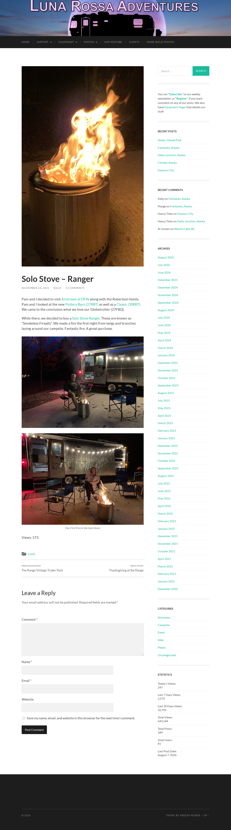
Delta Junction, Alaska (171, 155)
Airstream (164, 617)
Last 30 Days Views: (170, 706)
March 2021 (165, 566)
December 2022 (168, 445)
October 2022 (166, 460)
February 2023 (167, 430)
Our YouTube (113, 42)
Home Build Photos (160, 42)
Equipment (66, 42)
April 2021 (164, 558)
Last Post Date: (167, 751)
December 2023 (168, 362)
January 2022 (166, 528)
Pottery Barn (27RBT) (81, 304)
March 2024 (165, 347)
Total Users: (165, 740)
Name (27, 662)
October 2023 (166, 378)
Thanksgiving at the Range (126, 568)
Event (31, 554)
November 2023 (168, 370)
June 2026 (164, 272)
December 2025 (168, 279)
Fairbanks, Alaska (168, 147)
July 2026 (164, 265)
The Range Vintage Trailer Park (42, 568)
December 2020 (168, 589)
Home (26, 42)
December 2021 (168, 536)
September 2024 (168, 302)
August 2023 (166, 393)
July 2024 (164, 317)
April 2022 (164, 506)
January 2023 (166, 438)
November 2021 (168, 543)
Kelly (58, 287)
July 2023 (164, 400)
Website (28, 699)
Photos (89, 42)
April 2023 (164, 415)
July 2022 (164, 483)
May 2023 (164, 408)
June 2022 (164, 491)
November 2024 (168, 295)
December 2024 (168, 287)
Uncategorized (167, 655)
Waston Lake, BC (184, 228)
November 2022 (168, 453)
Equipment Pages (175, 107)
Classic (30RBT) (128, 304)
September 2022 (168, 468)
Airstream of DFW (75, 299)
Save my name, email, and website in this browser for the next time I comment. (81, 718)
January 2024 (166, 355)
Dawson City (166, 170)
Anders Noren (190, 815)
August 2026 (166, 257)
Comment (30, 619)
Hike (161, 640)
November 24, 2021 (35, 287)
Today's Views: (167, 683)
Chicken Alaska (167, 162)
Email (26, 681)
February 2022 (167, 521)
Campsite (164, 625)
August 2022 (166, 475)
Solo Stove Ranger (86, 318)
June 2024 (164, 325)
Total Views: (165, 717)
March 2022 (165, 513)
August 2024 (166, 310)
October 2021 (166, 551)
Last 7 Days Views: (169, 694)
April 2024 (164, 340)
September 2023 (168, 385)
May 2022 (164, 498)
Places (162, 647)
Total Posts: (165, 728)
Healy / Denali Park (170, 140)
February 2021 (167, 573)
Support (43, 42)
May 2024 (164, 332)
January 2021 (166, 581)
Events (134, 42)
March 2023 (165, 423)
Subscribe (175, 94)
